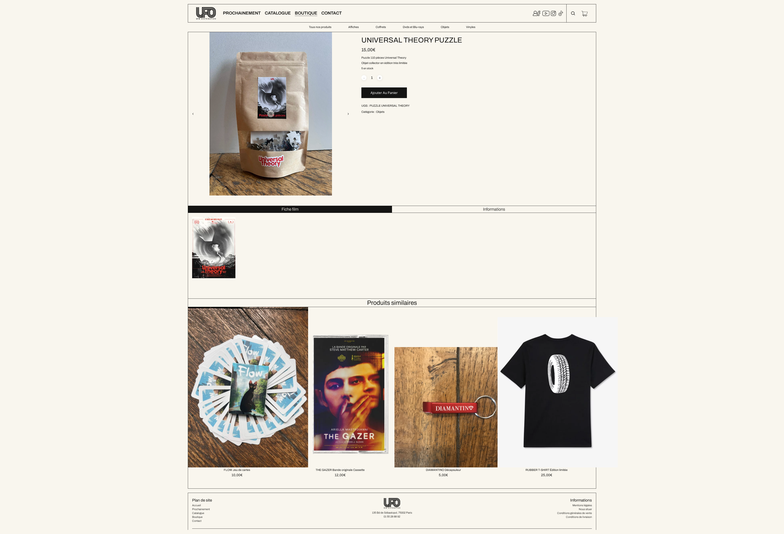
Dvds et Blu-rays (413, 27)
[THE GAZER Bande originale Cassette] (351, 387)
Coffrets (381, 27)
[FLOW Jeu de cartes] (248, 387)
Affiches (353, 27)
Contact (197, 520)
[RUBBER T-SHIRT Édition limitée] (558, 387)
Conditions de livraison (579, 517)
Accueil (196, 505)
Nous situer (585, 509)
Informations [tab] (494, 209)
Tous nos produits (320, 27)
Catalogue (198, 513)
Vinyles (470, 27)
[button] (348, 114)
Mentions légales (582, 505)
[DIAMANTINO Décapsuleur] (454, 387)
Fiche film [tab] (290, 209)
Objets (445, 27)
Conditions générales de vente (574, 513)
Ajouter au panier (384, 92)
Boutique (197, 517)
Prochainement (201, 509)
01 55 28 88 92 (392, 516)
